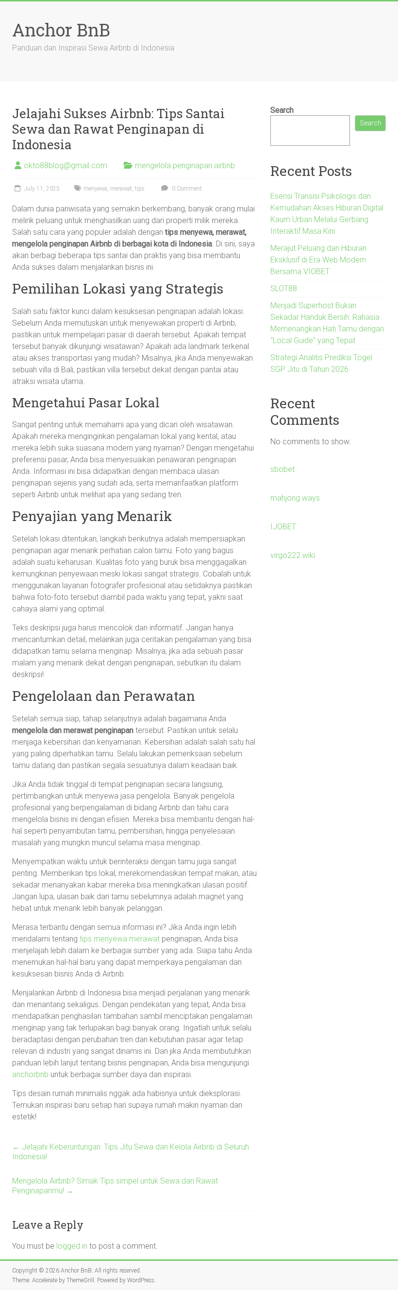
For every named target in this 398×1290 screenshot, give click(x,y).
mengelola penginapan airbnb (185, 165)
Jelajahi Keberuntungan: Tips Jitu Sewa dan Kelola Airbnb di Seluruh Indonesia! (130, 1151)
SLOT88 (283, 288)
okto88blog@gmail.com (65, 165)
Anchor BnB (61, 29)
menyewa (95, 188)
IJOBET (283, 526)
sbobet (282, 469)
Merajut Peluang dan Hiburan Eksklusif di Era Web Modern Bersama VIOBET (318, 260)
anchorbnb (30, 1074)
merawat (121, 188)
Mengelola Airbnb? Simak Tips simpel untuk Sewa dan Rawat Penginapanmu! (115, 1185)
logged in (71, 1246)
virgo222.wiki (292, 555)
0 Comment (186, 188)
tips (140, 188)
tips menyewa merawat (120, 938)
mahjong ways (295, 498)
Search (282, 110)
